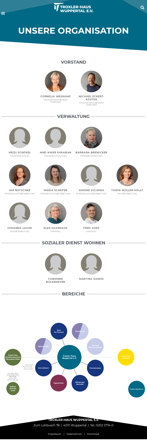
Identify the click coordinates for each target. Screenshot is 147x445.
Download (93, 434)
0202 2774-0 (104, 425)
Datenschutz (74, 434)
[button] (3, 13)
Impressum (54, 434)
